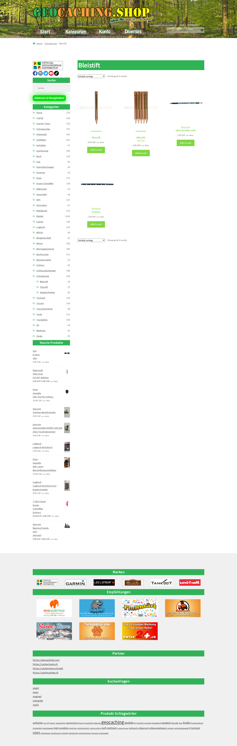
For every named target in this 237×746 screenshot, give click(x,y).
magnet (37, 696)
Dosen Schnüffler (45, 183)
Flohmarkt (41, 134)
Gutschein (41, 205)
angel (36, 688)
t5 (189, 728)
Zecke (39, 336)
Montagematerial (45, 248)
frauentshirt (89, 723)
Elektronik (41, 189)
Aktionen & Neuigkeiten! (49, 98)
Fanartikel (41, 194)
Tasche (40, 303)
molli (36, 704)
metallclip (64, 728)
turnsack (95, 733)
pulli (104, 728)
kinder (187, 723)
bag (45, 723)
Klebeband (41, 210)
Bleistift (44, 281)
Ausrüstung (42, 150)
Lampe (39, 221)
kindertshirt (37, 728)
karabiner (166, 722)
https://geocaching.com (46, 660)
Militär (39, 232)
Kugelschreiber (47, 292)
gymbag (148, 723)
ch (48, 723)
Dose (38, 178)
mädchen (73, 728)
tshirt (36, 733)
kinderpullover (197, 723)
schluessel (143, 728)
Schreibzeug (51, 43)
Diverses (40, 172)
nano (35, 692)
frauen (81, 723)
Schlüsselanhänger (46, 270)
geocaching (112, 722)
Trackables (42, 319)
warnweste (103, 733)
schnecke (38, 700)
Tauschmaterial (44, 308)
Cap (38, 161)
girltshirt (140, 723)
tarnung (195, 728)
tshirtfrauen (56, 733)
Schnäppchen (43, 129)
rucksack (133, 728)
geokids (129, 723)
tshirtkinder (73, 733)
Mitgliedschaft (43, 237)
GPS (38, 199)
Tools (39, 314)
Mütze (39, 243)
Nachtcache (42, 254)
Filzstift (44, 287)
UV (37, 325)
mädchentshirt (83, 728)
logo (56, 728)
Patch (39, 112)
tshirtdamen (46, 733)
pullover (112, 728)
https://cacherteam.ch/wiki (48, 668)
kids (181, 723)
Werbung (40, 330)
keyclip (175, 723)
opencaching (95, 728)
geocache (97, 723)
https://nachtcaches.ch (45, 672)
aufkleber (38, 722)
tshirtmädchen (85, 733)
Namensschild (43, 259)
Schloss (40, 265)
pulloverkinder (122, 728)
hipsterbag (156, 723)
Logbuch (40, 227)
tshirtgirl (64, 733)
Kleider (39, 216)
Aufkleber (41, 139)
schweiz (170, 728)
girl (135, 723)
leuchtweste (48, 728)
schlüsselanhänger (158, 728)
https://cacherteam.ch (45, 664)
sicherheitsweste (181, 728)
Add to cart (96, 149)
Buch (38, 156)
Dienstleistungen (45, 167)
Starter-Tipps (43, 123)
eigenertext (72, 723)
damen (52, 723)
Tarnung (40, 297)
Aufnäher (41, 145)
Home (39, 43)
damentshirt (61, 723)
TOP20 (39, 118)
